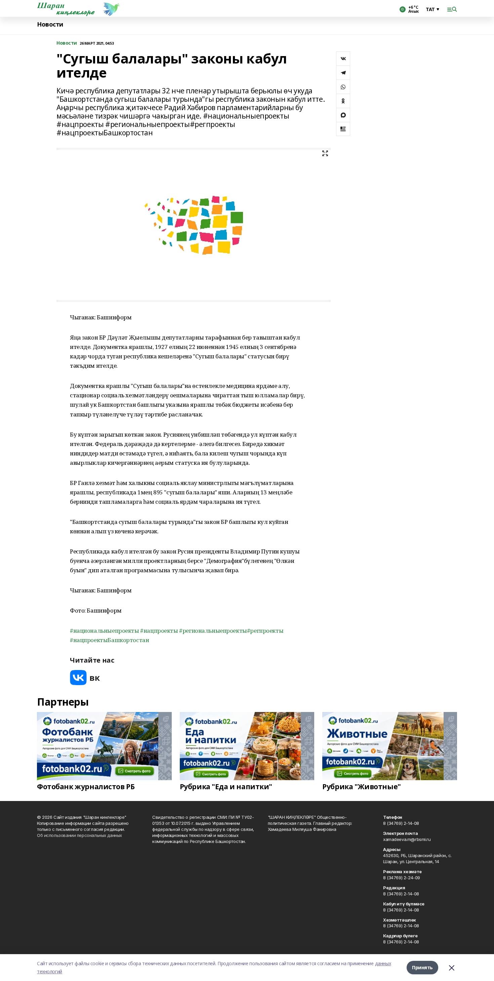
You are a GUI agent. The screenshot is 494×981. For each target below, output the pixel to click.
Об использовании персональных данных (79, 835)
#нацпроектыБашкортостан (109, 640)
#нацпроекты (159, 630)
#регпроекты (265, 630)
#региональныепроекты (213, 630)
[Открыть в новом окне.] (85, 677)
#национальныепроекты (104, 630)
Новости (50, 24)
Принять (422, 967)
